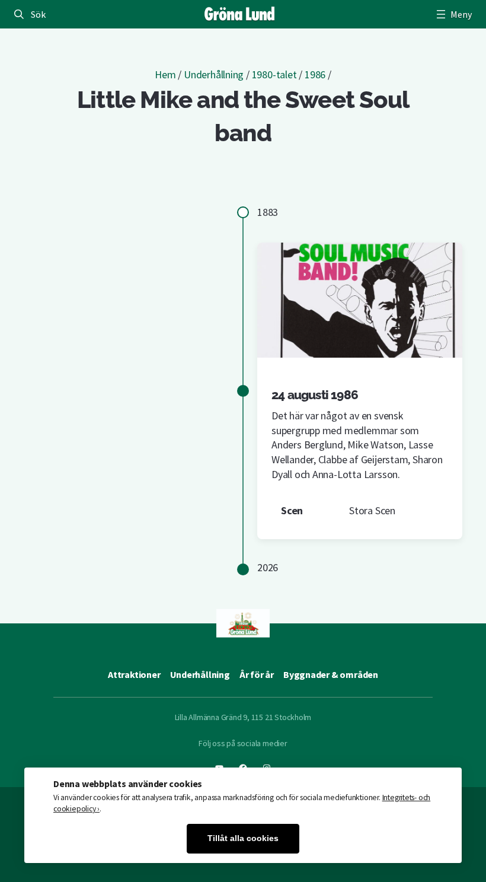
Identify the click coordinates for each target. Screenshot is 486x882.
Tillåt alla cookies (243, 838)
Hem (165, 74)
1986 (315, 74)
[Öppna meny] (452, 14)
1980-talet (274, 74)
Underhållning (214, 74)
